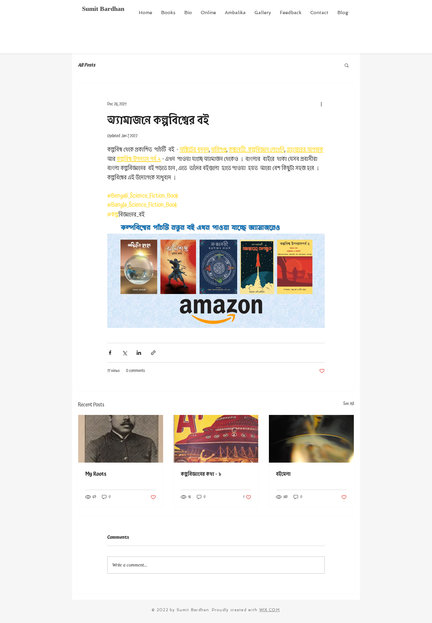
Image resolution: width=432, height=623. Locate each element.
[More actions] (321, 104)
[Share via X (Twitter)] (124, 352)
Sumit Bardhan (103, 8)
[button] (346, 65)
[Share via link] (153, 352)
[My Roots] (120, 439)
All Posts (86, 65)
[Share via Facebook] (110, 352)
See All (348, 404)
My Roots (95, 474)
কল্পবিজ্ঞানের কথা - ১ (201, 474)
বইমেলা (283, 474)
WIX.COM (269, 610)
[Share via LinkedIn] (139, 352)
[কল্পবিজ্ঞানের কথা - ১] (216, 439)
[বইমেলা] (311, 439)
